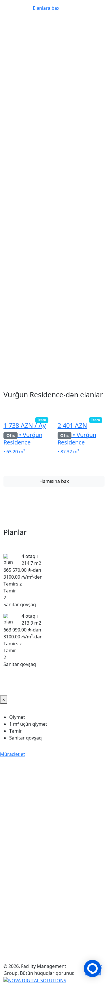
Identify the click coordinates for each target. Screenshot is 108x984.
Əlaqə (37, 959)
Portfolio (13, 952)
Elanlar (31, 952)
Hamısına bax (54, 481)
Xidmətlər (50, 952)
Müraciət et (17, 87)
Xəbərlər (71, 952)
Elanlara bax (51, 87)
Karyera (90, 952)
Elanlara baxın (20, 817)
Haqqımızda (16, 959)
